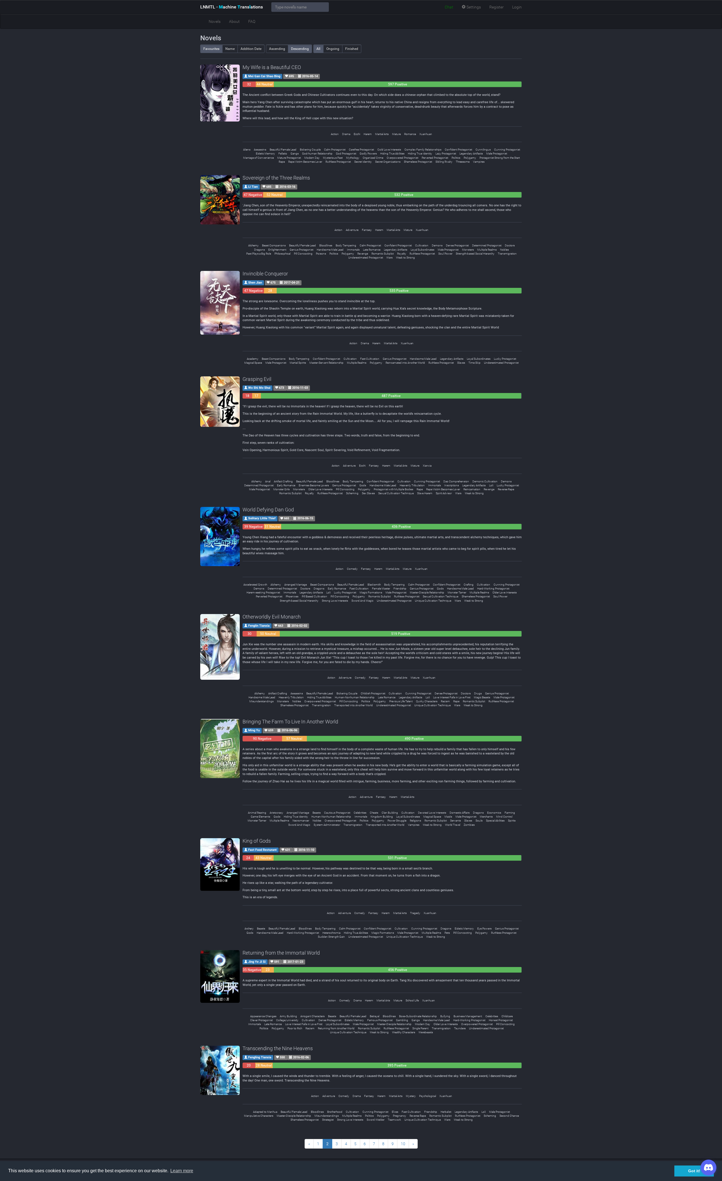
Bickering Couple (310, 149)
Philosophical (282, 253)
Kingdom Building (382, 816)
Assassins (260, 149)
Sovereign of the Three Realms (276, 178)
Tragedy (415, 913)
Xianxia (427, 465)
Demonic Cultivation (485, 481)
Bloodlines (325, 245)
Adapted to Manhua (265, 1111)
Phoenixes (292, 596)
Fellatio (282, 153)
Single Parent (420, 1028)
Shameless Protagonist (418, 161)
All (318, 49)
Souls (479, 820)
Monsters (468, 249)
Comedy (352, 568)
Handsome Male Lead (330, 249)
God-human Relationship (317, 153)
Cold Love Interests (389, 149)
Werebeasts (426, 1032)
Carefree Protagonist (361, 149)
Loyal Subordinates (422, 249)
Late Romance (371, 249)
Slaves (461, 362)
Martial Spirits (298, 362)
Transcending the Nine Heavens (278, 1048)
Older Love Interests (320, 489)
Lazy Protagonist (445, 153)
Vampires (479, 161)
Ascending (277, 49)
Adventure (352, 229)
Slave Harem (424, 493)
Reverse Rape (506, 489)
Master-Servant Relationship (326, 362)
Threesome (463, 161)
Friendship (399, 588)
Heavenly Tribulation (412, 485)
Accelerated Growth (255, 584)
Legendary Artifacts (471, 153)
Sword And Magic (362, 600)
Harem (368, 134)
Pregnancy (399, 1115)
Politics (456, 157)
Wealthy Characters (403, 1032)
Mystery (411, 1096)
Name (230, 49)
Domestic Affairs (460, 812)
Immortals (353, 249)
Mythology (352, 157)
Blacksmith (374, 584)
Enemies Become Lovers (314, 485)
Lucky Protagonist (505, 358)
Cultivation (421, 245)
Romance (410, 134)
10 (403, 1144)
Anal (267, 481)
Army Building (288, 1016)
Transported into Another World (353, 705)
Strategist (328, 1119)
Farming (510, 812)
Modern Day (312, 157)
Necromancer (300, 820)
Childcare (507, 1016)
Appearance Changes (263, 1016)
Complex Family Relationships (422, 149)
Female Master (381, 588)
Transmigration (507, 253)
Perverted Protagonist (435, 157)
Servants (455, 820)
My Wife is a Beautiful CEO (272, 67)
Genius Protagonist (301, 249)
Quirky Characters (426, 701)
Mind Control (504, 816)
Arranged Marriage (295, 584)
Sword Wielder (375, 1119)
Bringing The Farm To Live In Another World (290, 722)
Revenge (362, 253)
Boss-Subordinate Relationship (418, 1016)
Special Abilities (495, 820)
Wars (389, 257)
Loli (491, 485)
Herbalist (446, 1111)
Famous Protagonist (380, 1020)
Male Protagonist (496, 153)
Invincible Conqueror (265, 274)
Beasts (316, 812)
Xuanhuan (425, 134)
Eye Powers (484, 928)
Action (335, 134)
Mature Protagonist (289, 157)
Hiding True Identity (420, 153)
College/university (287, 1020)
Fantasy (367, 229)
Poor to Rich (294, 1028)
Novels (215, 21)
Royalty (401, 253)
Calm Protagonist (334, 149)
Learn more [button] (181, 1170)
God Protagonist (346, 153)
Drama (346, 134)
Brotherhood (334, 1111)
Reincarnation (471, 489)
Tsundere (460, 1028)
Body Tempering (346, 245)
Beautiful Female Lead (283, 149)
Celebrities (360, 812)
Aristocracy (276, 812)
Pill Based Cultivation (314, 596)
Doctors (510, 245)
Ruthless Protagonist (338, 161)
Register (496, 7)
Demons (437, 245)
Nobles (504, 249)
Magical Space (253, 362)
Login (517, 7)
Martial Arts (382, 134)
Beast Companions (274, 245)
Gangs (294, 153)
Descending (300, 49)
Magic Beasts (482, 697)
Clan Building (390, 812)
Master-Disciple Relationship (427, 592)
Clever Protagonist (261, 1020)
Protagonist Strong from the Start (499, 157)
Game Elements (260, 816)
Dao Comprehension (456, 481)
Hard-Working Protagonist (493, 588)
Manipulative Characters (258, 1115)
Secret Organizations (387, 161)
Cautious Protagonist (337, 812)
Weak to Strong (405, 257)
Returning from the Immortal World (281, 953)
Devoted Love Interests (432, 812)
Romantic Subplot (382, 253)
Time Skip (474, 362)
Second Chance (509, 1115)
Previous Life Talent (401, 701)
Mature (396, 134)
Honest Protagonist (501, 1020)
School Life (412, 1000)
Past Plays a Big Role (258, 253)
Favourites (211, 49)
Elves (395, 1111)
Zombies (469, 824)
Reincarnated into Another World (405, 362)
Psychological (427, 1096)
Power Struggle (397, 820)
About (234, 21)
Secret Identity (363, 161)
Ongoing (332, 49)
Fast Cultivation (369, 358)
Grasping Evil (257, 379)
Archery (249, 928)
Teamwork (394, 1119)
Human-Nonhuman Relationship (355, 697)
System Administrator (327, 824)
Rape (282, 161)
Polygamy (470, 157)
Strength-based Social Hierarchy (475, 253)
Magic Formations (371, 592)
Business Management (468, 1016)
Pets (447, 932)
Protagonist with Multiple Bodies (393, 489)
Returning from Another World (336, 1028)
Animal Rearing (257, 812)
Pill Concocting (303, 253)
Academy (252, 358)
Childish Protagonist (373, 693)
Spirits (512, 820)
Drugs (478, 693)
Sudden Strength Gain (331, 936)
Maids (448, 816)
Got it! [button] (694, 1171)
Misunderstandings (261, 701)
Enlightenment (277, 249)
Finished (351, 49)
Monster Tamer (457, 592)
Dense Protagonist (457, 245)
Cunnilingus (483, 149)
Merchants (486, 816)
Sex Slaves (368, 493)
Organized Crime (373, 157)
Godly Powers (368, 153)
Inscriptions (451, 485)
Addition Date (251, 49)
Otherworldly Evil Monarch (272, 617)
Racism (445, 701)
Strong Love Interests (335, 600)
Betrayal (374, 1016)
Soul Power (445, 253)
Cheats (374, 812)
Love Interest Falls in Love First (451, 697)
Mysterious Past (333, 157)
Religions (415, 820)
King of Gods (257, 841)
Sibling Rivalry (443, 161)
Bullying (445, 1016)
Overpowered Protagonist (402, 157)
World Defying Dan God (268, 510)
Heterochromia (331, 932)
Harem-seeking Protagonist (263, 592)
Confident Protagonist (458, 149)
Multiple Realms (487, 249)
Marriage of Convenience (258, 157)
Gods (362, 485)
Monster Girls (281, 489)
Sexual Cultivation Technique (396, 493)
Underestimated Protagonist (365, 257)
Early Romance (286, 485)
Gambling (402, 1020)
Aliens (246, 149)
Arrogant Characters (312, 1016)
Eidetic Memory (265, 153)
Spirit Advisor (444, 493)
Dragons (259, 249)
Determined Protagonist (486, 245)
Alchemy (253, 245)
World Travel (452, 824)
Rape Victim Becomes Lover (305, 161)
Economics (494, 812)
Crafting (469, 584)
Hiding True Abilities (392, 153)
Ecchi (357, 134)
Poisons (321, 253)
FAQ (251, 21)
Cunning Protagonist (507, 149)
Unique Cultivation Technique (433, 600)
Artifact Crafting (283, 481)
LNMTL (231, 7)
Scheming (352, 493)
